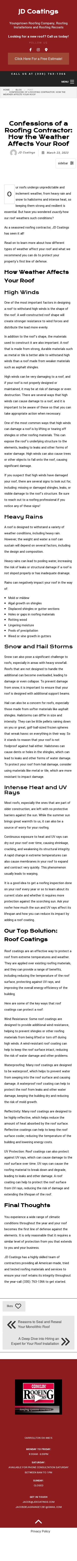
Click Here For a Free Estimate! (38, 58)
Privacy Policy (40, 1531)
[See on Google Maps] (46, 50)
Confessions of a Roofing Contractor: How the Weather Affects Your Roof (34, 93)
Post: (31, 89)
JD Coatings (38, 11)
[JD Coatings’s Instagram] (38, 50)
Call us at (38, 74)
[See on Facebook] (30, 50)
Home (6, 89)
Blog (19, 89)
